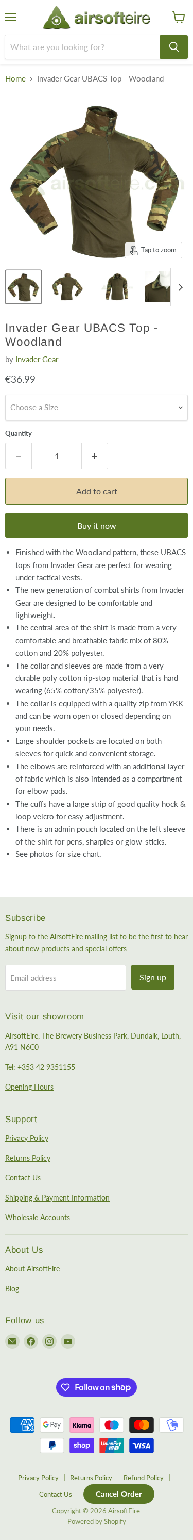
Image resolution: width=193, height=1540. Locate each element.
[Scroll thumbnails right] (178, 287)
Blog (12, 1288)
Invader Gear (36, 359)
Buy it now (96, 525)
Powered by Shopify (96, 1521)
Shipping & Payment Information (57, 1197)
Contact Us (23, 1177)
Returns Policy (27, 1158)
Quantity (18, 433)
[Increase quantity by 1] (95, 456)
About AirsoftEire (32, 1268)
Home (15, 78)
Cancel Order (119, 1493)
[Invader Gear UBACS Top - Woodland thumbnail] (23, 286)
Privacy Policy (26, 1137)
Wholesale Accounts (37, 1217)
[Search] (174, 47)
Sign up (152, 977)
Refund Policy (144, 1477)
